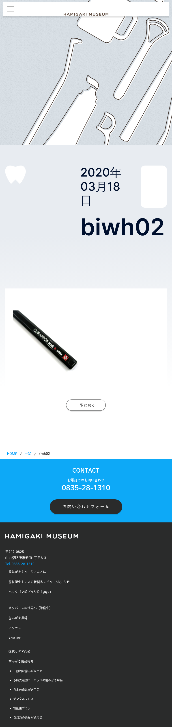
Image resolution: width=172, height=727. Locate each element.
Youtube (15, 638)
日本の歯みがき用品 (26, 689)
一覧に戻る (85, 405)
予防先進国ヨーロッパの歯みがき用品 (38, 680)
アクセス (15, 627)
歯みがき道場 (18, 618)
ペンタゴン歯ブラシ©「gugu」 (30, 591)
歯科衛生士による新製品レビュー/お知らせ (39, 581)
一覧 (27, 453)
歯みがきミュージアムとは (27, 571)
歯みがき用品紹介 (21, 661)
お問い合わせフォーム (86, 506)
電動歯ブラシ (22, 708)
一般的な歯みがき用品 (27, 671)
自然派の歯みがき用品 (27, 717)
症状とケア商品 (19, 651)
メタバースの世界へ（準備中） (30, 607)
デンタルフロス (23, 698)
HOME (12, 453)
